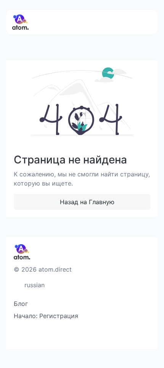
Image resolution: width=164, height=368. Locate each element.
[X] (56, 334)
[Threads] (18, 334)
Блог (21, 303)
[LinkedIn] (94, 334)
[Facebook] (43, 334)
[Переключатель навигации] (140, 22)
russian (34, 285)
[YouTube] (31, 334)
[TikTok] (81, 334)
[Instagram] (69, 334)
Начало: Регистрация (46, 316)
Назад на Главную (86, 202)
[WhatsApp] (106, 334)
